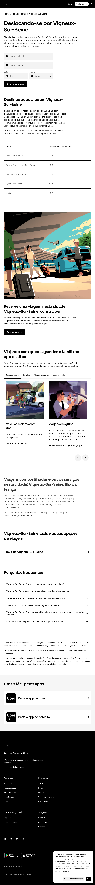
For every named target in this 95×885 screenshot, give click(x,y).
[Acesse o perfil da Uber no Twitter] (23, 839)
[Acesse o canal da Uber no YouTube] (11, 839)
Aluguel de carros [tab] (41, 375)
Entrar (70, 4)
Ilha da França (19, 14)
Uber (5, 3)
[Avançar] (85, 457)
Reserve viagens (14, 332)
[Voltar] (78, 457)
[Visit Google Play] (12, 855)
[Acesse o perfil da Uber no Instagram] (17, 839)
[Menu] (91, 4)
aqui (70, 871)
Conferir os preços (15, 84)
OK (88, 879)
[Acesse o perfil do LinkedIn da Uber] (5, 839)
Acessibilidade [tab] (59, 375)
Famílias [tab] (26, 375)
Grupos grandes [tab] (12, 375)
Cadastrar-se (81, 4)
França (7, 14)
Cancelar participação (73, 879)
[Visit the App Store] (29, 856)
